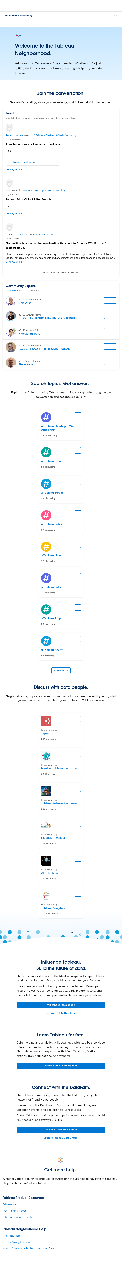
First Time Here (11, 1235)
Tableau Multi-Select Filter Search (28, 199)
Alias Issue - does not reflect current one (33, 144)
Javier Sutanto (14, 135)
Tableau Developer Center (18, 1217)
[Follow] (107, 300)
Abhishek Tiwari (15, 234)
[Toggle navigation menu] (115, 15)
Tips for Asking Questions (17, 1242)
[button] (61, 273)
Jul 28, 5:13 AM (12, 238)
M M (8, 190)
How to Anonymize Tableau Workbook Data (28, 1248)
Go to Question (14, 169)
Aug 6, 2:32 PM (12, 194)
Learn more (12, 290)
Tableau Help (10, 1204)
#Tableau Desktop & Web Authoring (55, 135)
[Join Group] (78, 719)
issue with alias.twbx (25, 162)
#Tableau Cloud (44, 234)
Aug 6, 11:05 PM (13, 139)
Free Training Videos (14, 1210)
